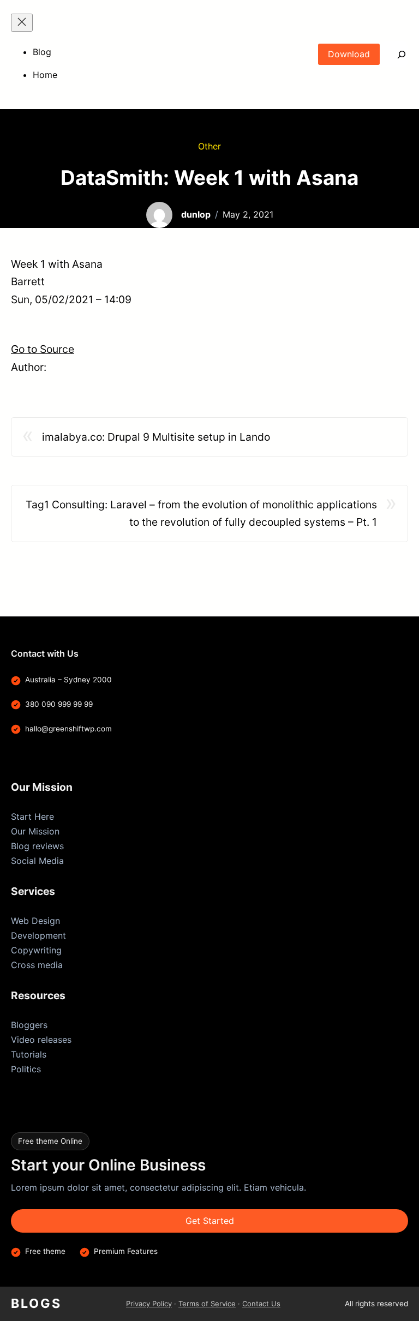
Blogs (36, 1303)
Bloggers (29, 1024)
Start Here (32, 816)
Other (209, 146)
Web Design (35, 920)
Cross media (37, 964)
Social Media (37, 860)
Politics (26, 1069)
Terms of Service (207, 1303)
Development (38, 935)
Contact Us (261, 1303)
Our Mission (35, 831)
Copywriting (36, 950)
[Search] (394, 54)
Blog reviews (37, 845)
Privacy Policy (149, 1303)
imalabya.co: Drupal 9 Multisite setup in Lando (156, 436)
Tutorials (28, 1054)
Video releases (41, 1039)
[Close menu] (22, 23)
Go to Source (42, 349)
